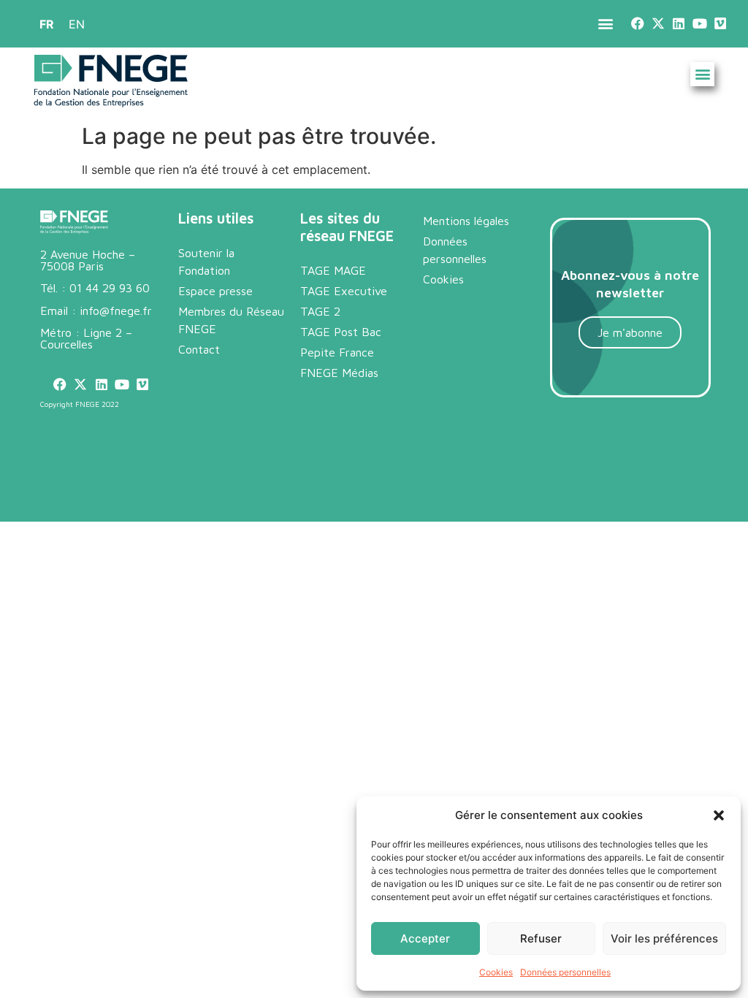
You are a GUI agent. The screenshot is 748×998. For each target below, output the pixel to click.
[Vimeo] (720, 24)
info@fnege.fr (116, 310)
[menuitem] (46, 23)
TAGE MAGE (333, 270)
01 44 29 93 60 (109, 287)
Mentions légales (466, 220)
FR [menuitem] (46, 24)
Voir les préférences (664, 938)
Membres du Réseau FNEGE (231, 320)
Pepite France (337, 352)
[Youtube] (699, 24)
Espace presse (215, 290)
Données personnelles (565, 972)
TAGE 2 (320, 311)
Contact (199, 349)
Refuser (541, 938)
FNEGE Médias (339, 372)
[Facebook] (637, 24)
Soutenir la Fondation (206, 261)
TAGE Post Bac (340, 331)
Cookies (496, 972)
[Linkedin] (679, 24)
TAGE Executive (343, 290)
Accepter (425, 938)
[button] (718, 815)
